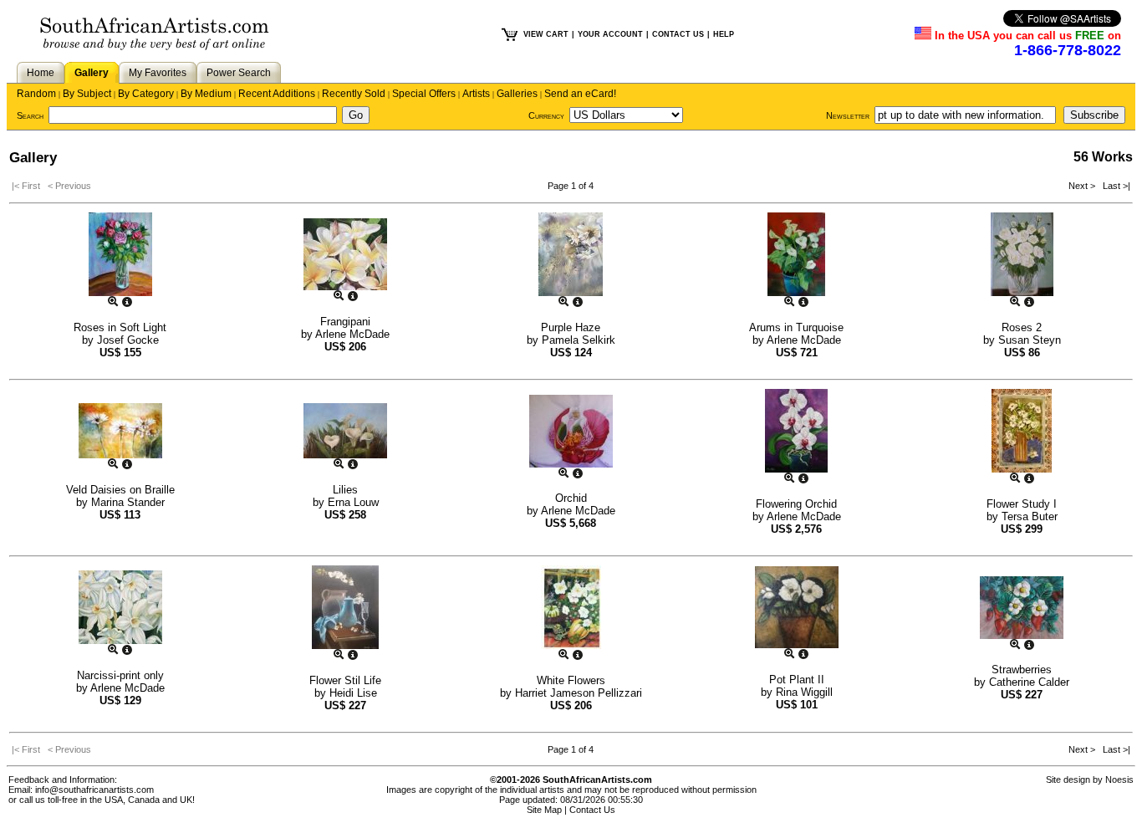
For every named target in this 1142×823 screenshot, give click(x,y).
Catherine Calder (1029, 682)
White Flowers (571, 680)
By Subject (87, 94)
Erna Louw (353, 502)
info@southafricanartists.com (94, 790)
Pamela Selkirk (578, 340)
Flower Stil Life (345, 680)
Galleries (517, 94)
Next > (1083, 186)
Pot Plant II (796, 679)
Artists (476, 94)
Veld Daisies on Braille (120, 489)
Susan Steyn (1029, 340)
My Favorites (157, 73)
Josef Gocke (128, 340)
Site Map (544, 810)
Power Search (238, 73)
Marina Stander (128, 502)
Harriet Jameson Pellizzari (578, 693)
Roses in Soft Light (120, 327)
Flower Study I (1022, 504)
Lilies (345, 489)
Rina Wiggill (804, 692)
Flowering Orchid (796, 504)
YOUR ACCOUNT (610, 34)
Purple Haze (570, 327)
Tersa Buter (1030, 516)
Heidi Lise (353, 693)
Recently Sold (353, 94)
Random (36, 94)
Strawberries (1022, 669)
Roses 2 (1022, 327)
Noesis (1119, 779)
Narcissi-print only (120, 675)
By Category (146, 94)
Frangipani (345, 321)
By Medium (206, 94)
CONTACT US (678, 34)
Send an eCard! (580, 94)
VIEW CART (545, 34)
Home (40, 73)
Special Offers (424, 94)
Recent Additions (276, 94)
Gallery (91, 73)
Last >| (1114, 186)
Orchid (571, 498)
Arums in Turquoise (796, 327)
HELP (723, 34)
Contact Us (592, 810)
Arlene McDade (352, 334)
